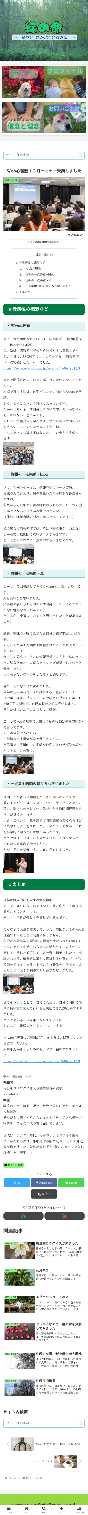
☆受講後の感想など (32, 262)
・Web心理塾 (32, 268)
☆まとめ (24, 292)
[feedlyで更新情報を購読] (23, 1216)
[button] (80, 155)
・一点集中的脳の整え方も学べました (47, 286)
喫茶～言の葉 (15, 1165)
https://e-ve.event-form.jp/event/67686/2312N (41, 368)
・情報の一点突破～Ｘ (37, 280)
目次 (38, 254)
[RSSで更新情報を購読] (64, 1216)
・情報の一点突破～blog (39, 274)
